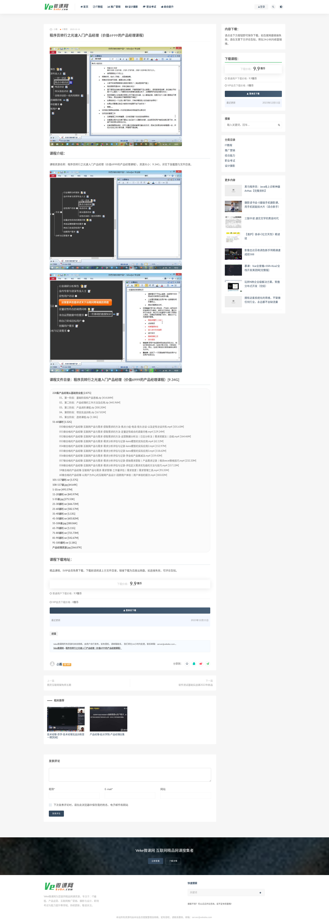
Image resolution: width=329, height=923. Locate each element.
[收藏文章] (187, 663)
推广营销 (115, 7)
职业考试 (151, 7)
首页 (85, 7)
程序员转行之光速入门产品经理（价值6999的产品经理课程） (94, 648)
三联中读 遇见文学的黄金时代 (262, 218)
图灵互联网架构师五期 (59, 685)
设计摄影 (133, 7)
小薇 (59, 664)
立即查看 (155, 861)
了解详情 (173, 861)
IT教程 (99, 7)
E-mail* (109, 789)
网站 (163, 789)
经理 (54, 634)
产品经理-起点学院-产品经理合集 (107, 734)
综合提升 (168, 7)
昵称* (52, 789)
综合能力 (230, 155)
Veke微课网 (58, 648)
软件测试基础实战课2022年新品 (196, 685)
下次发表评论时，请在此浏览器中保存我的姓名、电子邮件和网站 (91, 805)
